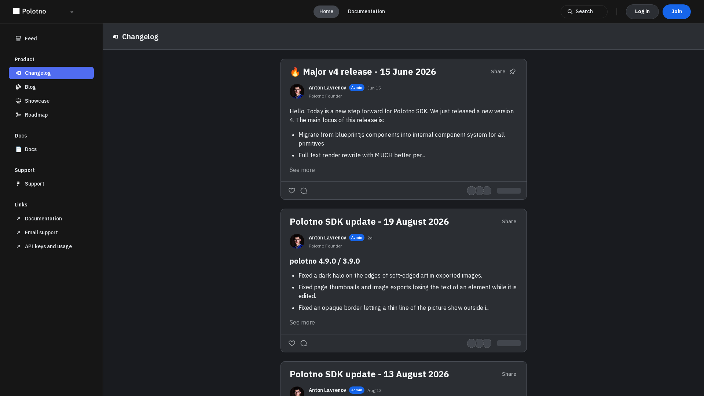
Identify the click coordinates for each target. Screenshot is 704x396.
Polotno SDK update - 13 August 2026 (369, 374)
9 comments (506, 190)
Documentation (366, 11)
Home (326, 11)
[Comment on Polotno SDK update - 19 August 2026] (303, 343)
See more (302, 169)
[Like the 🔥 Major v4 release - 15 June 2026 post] (292, 191)
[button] (51, 73)
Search (584, 11)
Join (676, 11)
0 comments (506, 343)
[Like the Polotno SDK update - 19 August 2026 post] (292, 343)
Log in (642, 11)
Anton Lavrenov (327, 87)
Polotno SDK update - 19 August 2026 (369, 221)
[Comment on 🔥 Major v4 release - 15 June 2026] (303, 191)
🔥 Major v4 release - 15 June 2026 (363, 71)
